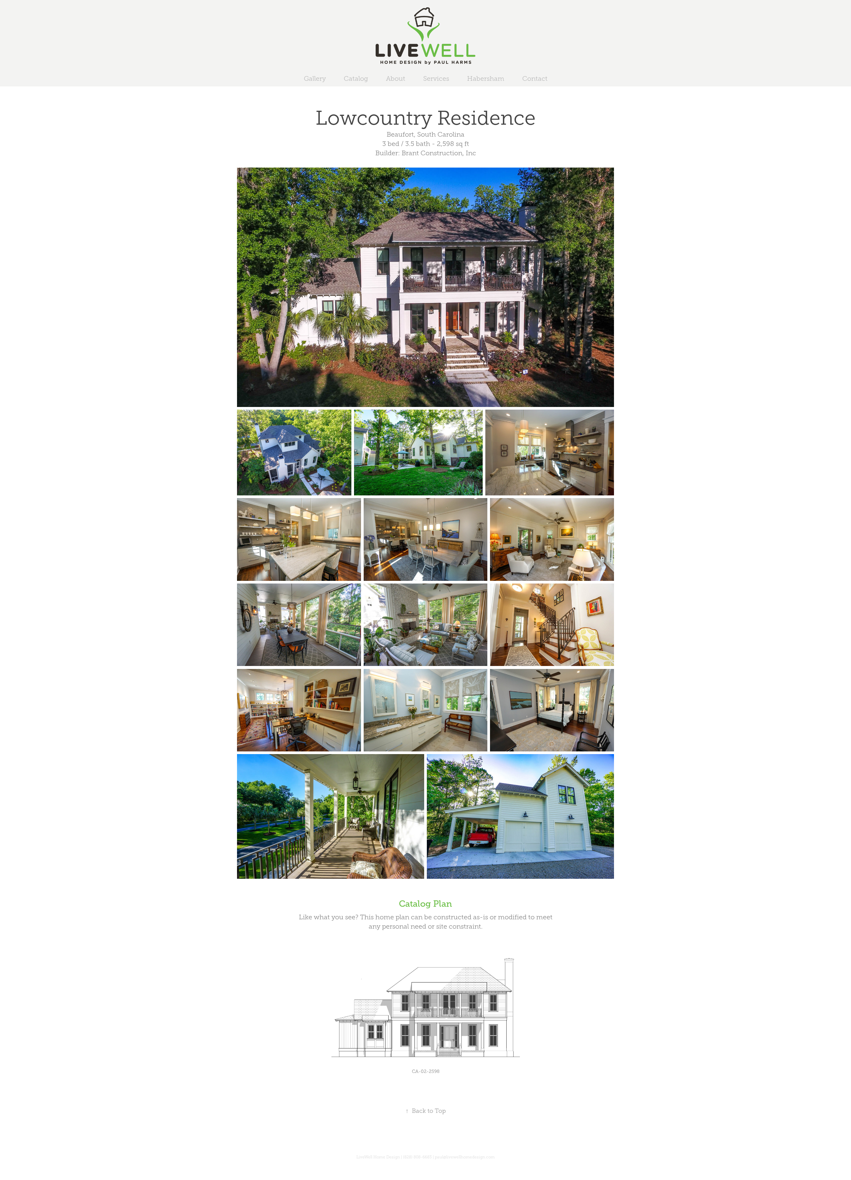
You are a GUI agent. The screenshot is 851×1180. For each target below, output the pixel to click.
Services (436, 78)
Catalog (356, 78)
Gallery (315, 78)
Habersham (485, 78)
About (395, 78)
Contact (534, 78)
